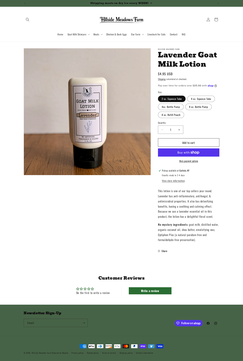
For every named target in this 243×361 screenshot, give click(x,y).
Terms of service (109, 352)
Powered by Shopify (60, 352)
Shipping (162, 79)
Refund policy (93, 352)
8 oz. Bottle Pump (198, 107)
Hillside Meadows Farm (41, 352)
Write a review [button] (150, 291)
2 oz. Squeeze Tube (172, 99)
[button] (27, 19)
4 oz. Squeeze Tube (201, 99)
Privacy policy (78, 352)
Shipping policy (126, 352)
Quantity (162, 122)
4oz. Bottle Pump (171, 107)
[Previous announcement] (25, 3)
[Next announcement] (218, 3)
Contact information (144, 352)
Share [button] (164, 251)
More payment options (188, 160)
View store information (173, 181)
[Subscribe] (84, 323)
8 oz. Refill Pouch (171, 115)
